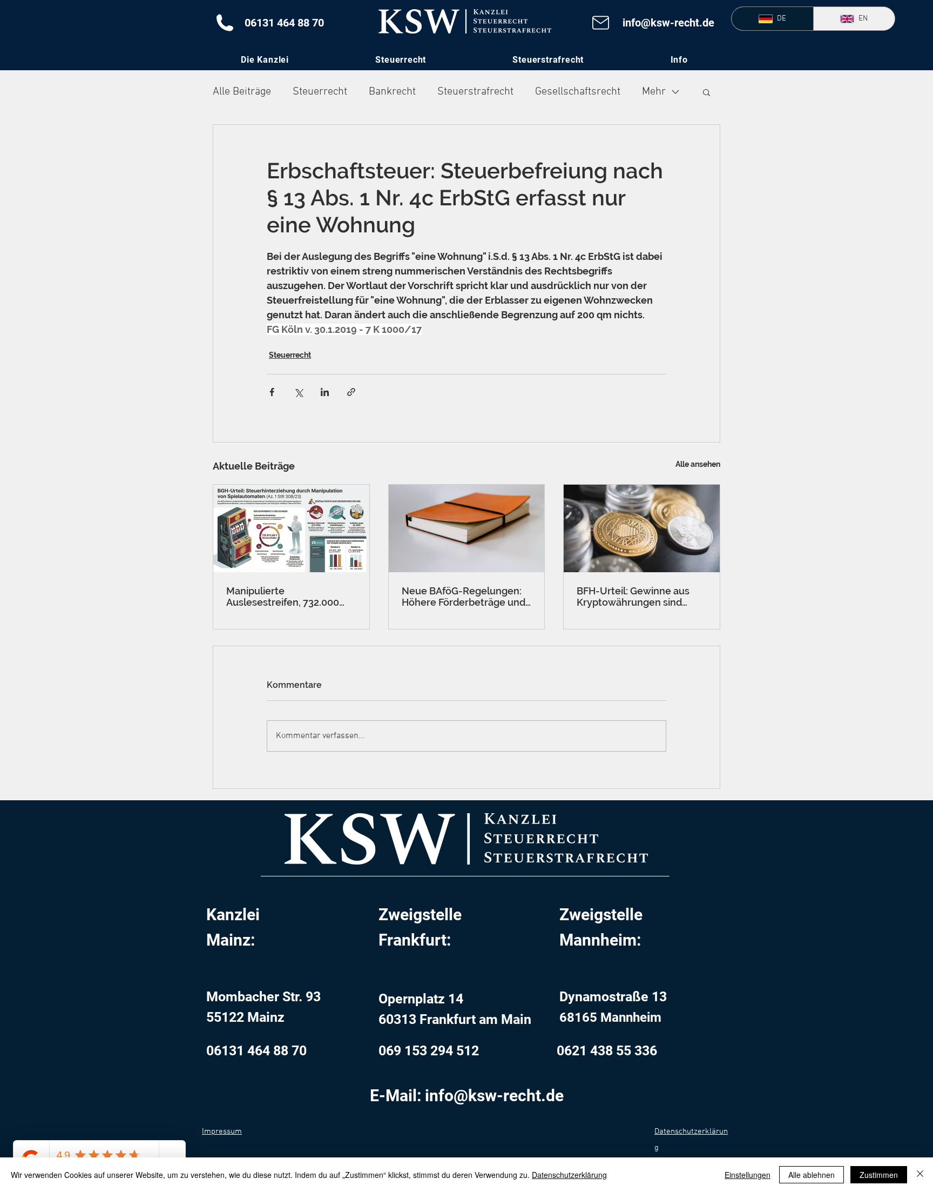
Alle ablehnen (811, 1174)
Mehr (654, 91)
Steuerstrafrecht (475, 91)
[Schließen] (920, 1174)
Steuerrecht (320, 91)
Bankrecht (392, 91)
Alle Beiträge (242, 91)
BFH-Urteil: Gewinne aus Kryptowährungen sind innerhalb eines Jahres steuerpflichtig (633, 596)
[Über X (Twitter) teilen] (298, 392)
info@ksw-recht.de (668, 22)
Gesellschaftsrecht (577, 91)
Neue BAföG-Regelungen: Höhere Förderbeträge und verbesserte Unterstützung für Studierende (465, 596)
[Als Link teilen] (351, 392)
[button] (679, 59)
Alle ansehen (697, 464)
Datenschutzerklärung (569, 1174)
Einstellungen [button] (747, 1174)
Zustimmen (879, 1174)
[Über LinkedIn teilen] (325, 392)
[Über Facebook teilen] (272, 392)
